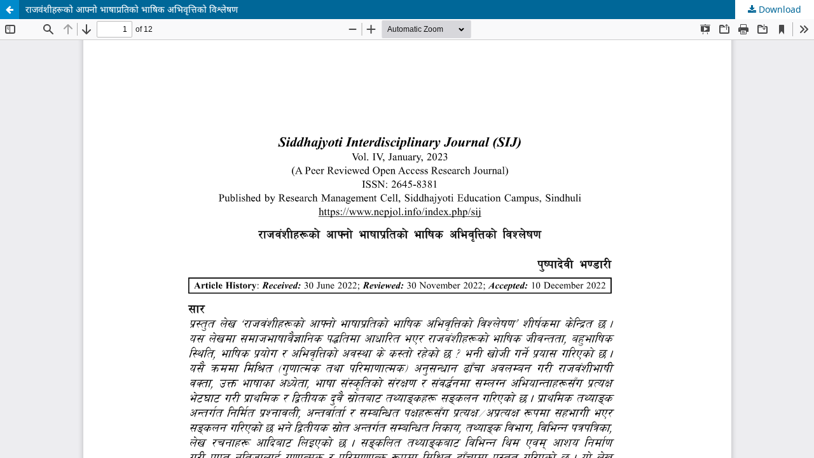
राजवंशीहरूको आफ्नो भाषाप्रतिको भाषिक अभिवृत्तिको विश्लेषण (131, 9)
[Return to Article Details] (9, 9)
